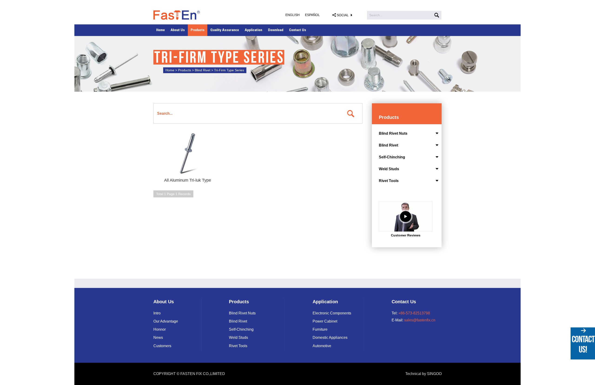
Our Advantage (165, 321)
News (158, 337)
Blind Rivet (388, 145)
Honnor (159, 329)
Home (160, 30)
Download (275, 30)
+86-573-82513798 (414, 313)
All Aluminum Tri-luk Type (187, 180)
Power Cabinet (325, 321)
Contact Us (297, 30)
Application (253, 30)
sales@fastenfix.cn (419, 320)
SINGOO (434, 374)
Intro (157, 313)
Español (312, 15)
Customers (162, 346)
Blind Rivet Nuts (393, 133)
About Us (178, 30)
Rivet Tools (389, 181)
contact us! (583, 344)
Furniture (320, 329)
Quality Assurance (224, 30)
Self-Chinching (392, 157)
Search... (376, 15)
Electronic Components (332, 313)
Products (198, 30)
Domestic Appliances (330, 337)
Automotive (322, 346)
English (292, 15)
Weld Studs (389, 169)
